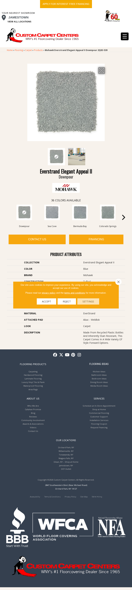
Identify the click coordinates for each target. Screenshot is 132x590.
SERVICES (99, 398)
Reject (67, 301)
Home (10, 50)
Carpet (28, 50)
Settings (88, 301)
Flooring (19, 50)
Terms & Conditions (52, 497)
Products (38, 50)
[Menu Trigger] (125, 36)
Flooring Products (33, 364)
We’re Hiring (97, 497)
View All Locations (19, 21)
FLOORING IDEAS (99, 364)
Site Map (84, 497)
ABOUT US (33, 398)
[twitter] (61, 355)
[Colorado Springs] (108, 212)
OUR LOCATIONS (66, 440)
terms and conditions (74, 293)
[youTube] (67, 355)
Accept (46, 301)
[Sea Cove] (52, 212)
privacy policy (49, 293)
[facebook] (55, 355)
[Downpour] (24, 212)
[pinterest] (73, 355)
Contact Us (37, 239)
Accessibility (35, 497)
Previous (24, 155)
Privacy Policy (70, 497)
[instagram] (79, 355)
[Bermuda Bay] (80, 212)
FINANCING (96, 239)
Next (107, 155)
